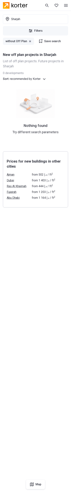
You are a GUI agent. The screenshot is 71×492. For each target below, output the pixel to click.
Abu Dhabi (13, 197)
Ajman (10, 174)
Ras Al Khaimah (16, 186)
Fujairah (11, 192)
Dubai (10, 180)
